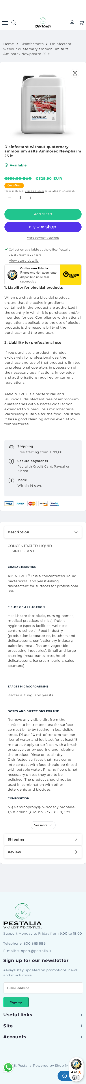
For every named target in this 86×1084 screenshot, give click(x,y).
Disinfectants (32, 44)
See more (40, 825)
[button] (81, 22)
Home (8, 44)
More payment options (43, 237)
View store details (24, 261)
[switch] (76, 1077)
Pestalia (25, 1065)
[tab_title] (43, 532)
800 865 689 (35, 943)
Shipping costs (34, 191)
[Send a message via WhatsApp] (8, 1067)
